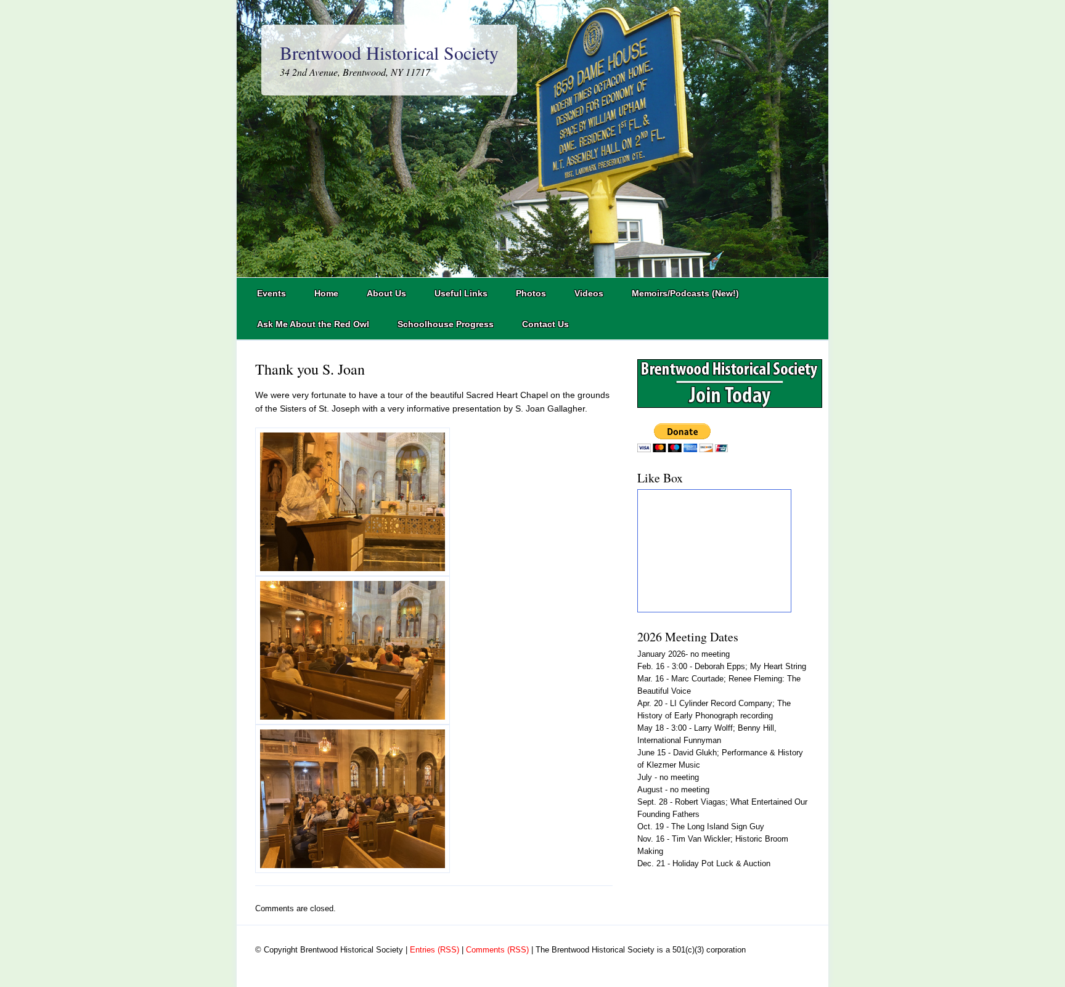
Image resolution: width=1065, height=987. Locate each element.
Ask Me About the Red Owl (313, 324)
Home (326, 293)
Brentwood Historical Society (389, 52)
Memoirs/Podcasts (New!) (685, 293)
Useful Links (461, 293)
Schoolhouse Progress (446, 324)
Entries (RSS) (434, 949)
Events (271, 293)
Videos (588, 293)
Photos (531, 293)
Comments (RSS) (497, 949)
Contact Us (545, 324)
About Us (386, 293)
